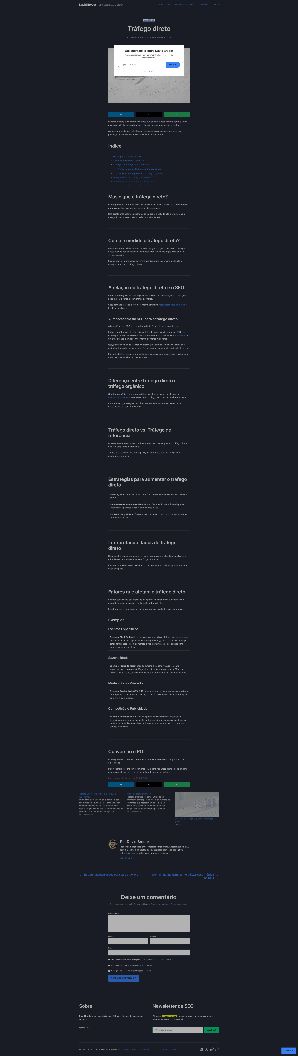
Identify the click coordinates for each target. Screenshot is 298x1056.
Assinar (173, 65)
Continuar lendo (149, 71)
